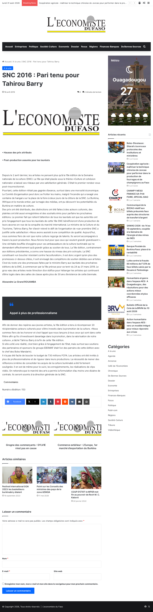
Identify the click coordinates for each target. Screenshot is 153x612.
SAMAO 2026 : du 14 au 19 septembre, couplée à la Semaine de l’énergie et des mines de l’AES (138, 231)
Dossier (75, 46)
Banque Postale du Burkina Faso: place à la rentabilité (138, 249)
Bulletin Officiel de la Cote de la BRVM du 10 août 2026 (138, 308)
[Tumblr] (51, 402)
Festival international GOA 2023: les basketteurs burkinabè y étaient (15, 489)
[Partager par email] (79, 402)
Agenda (111, 356)
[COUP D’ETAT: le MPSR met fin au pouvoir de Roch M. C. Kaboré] (86, 478)
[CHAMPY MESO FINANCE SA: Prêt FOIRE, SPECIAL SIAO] (116, 194)
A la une (17, 61)
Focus (84, 46)
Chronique (113, 371)
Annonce (112, 361)
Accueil (9, 46)
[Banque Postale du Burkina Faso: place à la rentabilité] (116, 250)
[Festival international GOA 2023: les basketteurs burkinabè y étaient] (17, 475)
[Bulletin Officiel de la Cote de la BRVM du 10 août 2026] (116, 309)
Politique (33, 46)
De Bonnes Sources (131, 46)
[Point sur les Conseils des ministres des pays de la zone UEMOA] (52, 475)
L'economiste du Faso (53, 606)
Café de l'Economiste (118, 366)
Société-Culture (48, 46)
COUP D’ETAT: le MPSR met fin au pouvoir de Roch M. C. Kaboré (85, 494)
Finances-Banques (109, 46)
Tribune (111, 425)
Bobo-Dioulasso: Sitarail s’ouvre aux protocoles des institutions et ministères (136, 149)
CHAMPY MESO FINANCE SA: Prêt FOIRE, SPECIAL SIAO (137, 193)
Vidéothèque (114, 430)
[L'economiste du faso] (76, 22)
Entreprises (21, 46)
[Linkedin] (43, 402)
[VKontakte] (72, 402)
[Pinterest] (58, 402)
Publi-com (112, 410)
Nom (5, 558)
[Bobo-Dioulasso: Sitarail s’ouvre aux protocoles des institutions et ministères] (116, 147)
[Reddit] (65, 402)
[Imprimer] (86, 402)
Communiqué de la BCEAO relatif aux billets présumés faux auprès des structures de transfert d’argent (138, 211)
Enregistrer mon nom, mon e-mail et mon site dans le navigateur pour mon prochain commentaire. (51, 584)
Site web (58, 571)
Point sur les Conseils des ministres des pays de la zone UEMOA (50, 489)
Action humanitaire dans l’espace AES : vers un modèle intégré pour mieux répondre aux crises (138, 325)
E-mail (6, 571)
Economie (64, 46)
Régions (93, 46)
